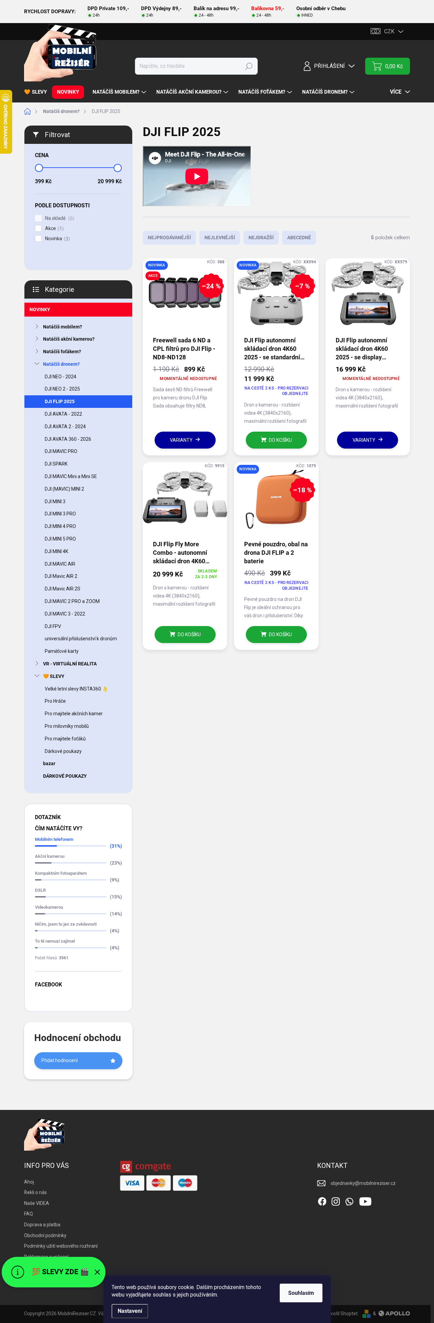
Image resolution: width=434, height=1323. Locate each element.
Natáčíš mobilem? (62, 326)
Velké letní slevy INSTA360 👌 (76, 689)
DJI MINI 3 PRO (60, 513)
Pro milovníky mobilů (67, 726)
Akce (53, 228)
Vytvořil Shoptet (340, 1313)
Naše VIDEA (36, 1203)
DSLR (40, 890)
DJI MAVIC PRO (61, 451)
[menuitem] (38, 92)
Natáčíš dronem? (61, 364)
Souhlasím (301, 1293)
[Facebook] (322, 1200)
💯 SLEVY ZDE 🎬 (60, 1272)
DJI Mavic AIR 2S (62, 588)
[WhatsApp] (349, 1200)
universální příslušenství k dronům (81, 638)
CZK (389, 31)
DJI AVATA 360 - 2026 (68, 439)
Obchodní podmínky (45, 1235)
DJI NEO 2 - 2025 (62, 389)
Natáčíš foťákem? (62, 351)
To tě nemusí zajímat (55, 941)
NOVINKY (39, 309)
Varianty (181, 440)
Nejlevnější (219, 237)
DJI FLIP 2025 (60, 401)
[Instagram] (336, 1200)
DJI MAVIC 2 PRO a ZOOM (72, 601)
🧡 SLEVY (53, 676)
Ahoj (29, 1182)
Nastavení (130, 1311)
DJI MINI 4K (56, 551)
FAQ (28, 1213)
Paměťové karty (62, 651)
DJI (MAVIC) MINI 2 (64, 489)
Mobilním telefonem (54, 839)
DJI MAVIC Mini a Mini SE (71, 476)
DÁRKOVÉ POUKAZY (65, 776)
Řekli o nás (35, 1192)
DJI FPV (53, 626)
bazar (49, 763)
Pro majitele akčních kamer (74, 713)
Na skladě (59, 218)
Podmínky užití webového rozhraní (61, 1246)
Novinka (56, 239)
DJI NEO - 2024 (60, 376)
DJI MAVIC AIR (60, 564)
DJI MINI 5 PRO (60, 539)
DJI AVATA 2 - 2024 (65, 426)
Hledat (249, 66)
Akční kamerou (49, 856)
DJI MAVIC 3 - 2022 (65, 614)
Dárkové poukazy (63, 751)
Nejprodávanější (169, 237)
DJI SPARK (56, 464)
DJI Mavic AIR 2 (61, 576)
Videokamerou (49, 907)
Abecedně (299, 237)
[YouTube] (365, 1200)
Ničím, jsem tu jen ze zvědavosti (66, 924)
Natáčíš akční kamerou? (69, 339)
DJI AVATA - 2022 (63, 414)
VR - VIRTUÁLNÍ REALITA (70, 663)
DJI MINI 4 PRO (60, 526)
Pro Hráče (55, 701)
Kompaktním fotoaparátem (61, 873)
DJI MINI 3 (55, 501)
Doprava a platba (42, 1224)
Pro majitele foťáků (65, 738)
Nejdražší (261, 237)
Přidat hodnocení (59, 1060)
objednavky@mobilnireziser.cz (363, 1183)
